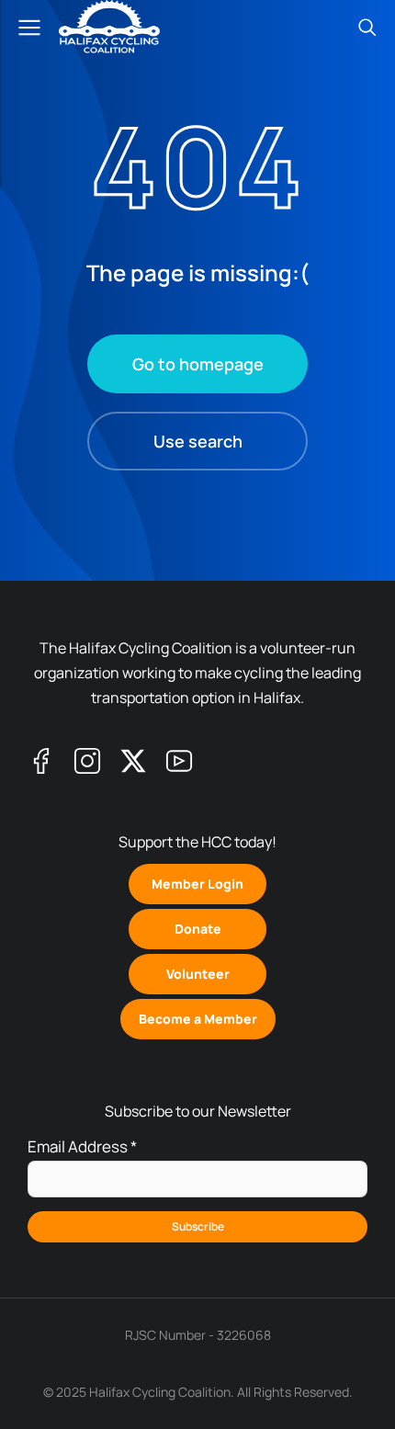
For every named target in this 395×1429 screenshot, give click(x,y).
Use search (198, 441)
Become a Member (198, 1018)
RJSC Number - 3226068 (198, 1335)
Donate (198, 928)
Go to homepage (198, 364)
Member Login (197, 883)
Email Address (82, 1146)
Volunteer (198, 973)
